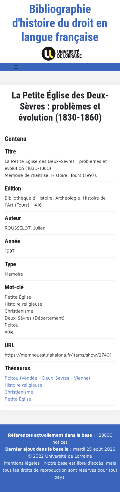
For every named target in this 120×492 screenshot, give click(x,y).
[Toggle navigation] (16, 67)
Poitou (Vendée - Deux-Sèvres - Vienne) (47, 377)
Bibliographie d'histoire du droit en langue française (59, 23)
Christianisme (19, 391)
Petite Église (18, 398)
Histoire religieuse (23, 384)
